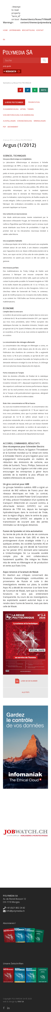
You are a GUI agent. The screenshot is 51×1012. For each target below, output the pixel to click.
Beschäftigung (28, 30)
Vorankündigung (24, 121)
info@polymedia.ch (15, 910)
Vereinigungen (40, 121)
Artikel (23, 109)
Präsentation (34, 102)
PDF (4, 127)
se (35, 90)
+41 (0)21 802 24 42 (15, 907)
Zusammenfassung (11, 109)
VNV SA (21, 1001)
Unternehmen (15, 30)
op (28, 90)
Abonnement (12, 127)
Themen (30, 109)
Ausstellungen (9, 121)
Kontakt (40, 30)
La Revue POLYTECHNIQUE (21, 83)
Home (5, 30)
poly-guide (7, 66)
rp (20, 90)
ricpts (43, 90)
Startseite (6, 83)
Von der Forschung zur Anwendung (18, 115)
